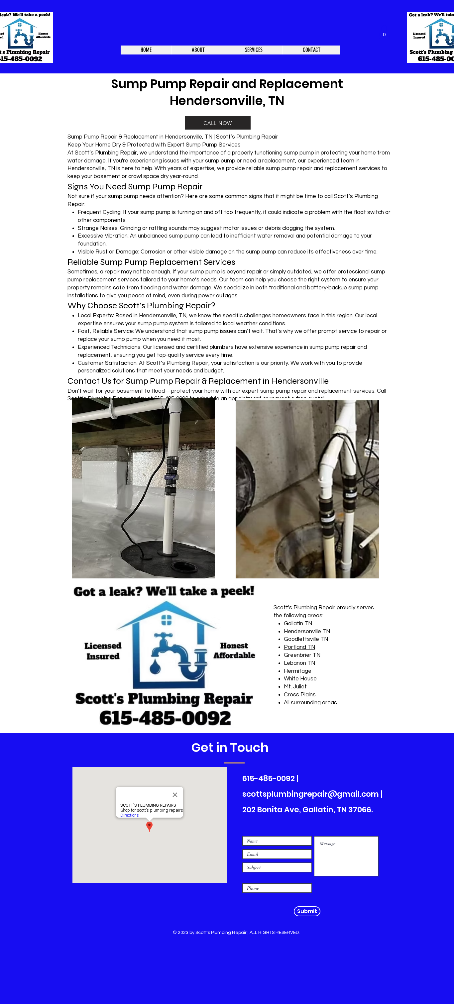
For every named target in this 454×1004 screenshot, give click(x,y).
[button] (384, 32)
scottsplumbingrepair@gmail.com (310, 794)
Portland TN (299, 647)
